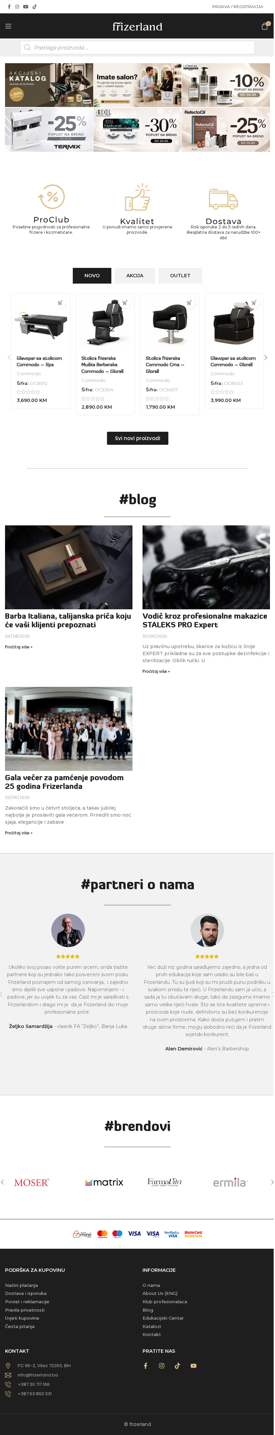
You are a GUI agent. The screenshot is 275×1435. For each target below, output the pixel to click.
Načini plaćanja (21, 1285)
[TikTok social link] (35, 6)
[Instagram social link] (17, 6)
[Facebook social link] (9, 6)
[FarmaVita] (171, 1182)
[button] (60, 303)
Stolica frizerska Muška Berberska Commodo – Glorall (102, 365)
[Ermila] (237, 1182)
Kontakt (152, 1334)
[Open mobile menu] (8, 26)
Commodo (29, 373)
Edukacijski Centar (163, 1318)
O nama (151, 1285)
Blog (148, 1310)
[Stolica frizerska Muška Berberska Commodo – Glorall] (105, 322)
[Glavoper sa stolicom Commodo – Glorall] (235, 322)
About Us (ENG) (160, 1293)
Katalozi (152, 1326)
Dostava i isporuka (26, 1293)
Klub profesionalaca (165, 1301)
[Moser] (38, 1182)
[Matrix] (104, 1182)
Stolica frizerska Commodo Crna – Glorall (165, 365)
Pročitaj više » (19, 647)
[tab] (92, 276)
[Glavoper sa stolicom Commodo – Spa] (41, 322)
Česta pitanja (20, 1326)
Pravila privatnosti (25, 1310)
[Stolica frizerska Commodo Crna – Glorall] (170, 322)
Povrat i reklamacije (27, 1301)
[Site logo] (137, 25)
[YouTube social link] (26, 6)
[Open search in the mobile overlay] (137, 47)
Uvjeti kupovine (22, 1318)
